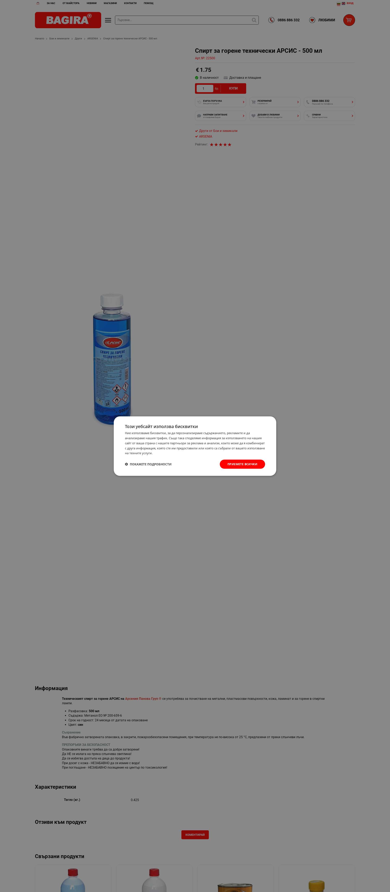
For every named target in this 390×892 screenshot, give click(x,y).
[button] (148, 464)
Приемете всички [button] (242, 464)
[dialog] (195, 446)
